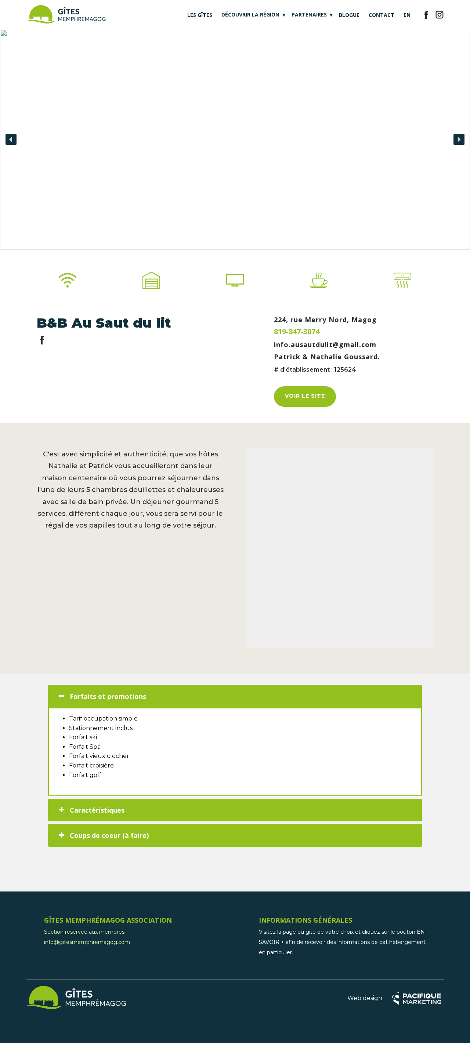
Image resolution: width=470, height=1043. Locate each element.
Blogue (349, 14)
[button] (11, 139)
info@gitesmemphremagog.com (87, 942)
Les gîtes (199, 14)
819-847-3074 (296, 331)
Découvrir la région (250, 14)
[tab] (235, 696)
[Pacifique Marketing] (417, 998)
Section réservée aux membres (84, 932)
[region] (235, 139)
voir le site (305, 396)
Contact (381, 14)
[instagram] (439, 14)
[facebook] (426, 14)
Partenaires (309, 14)
